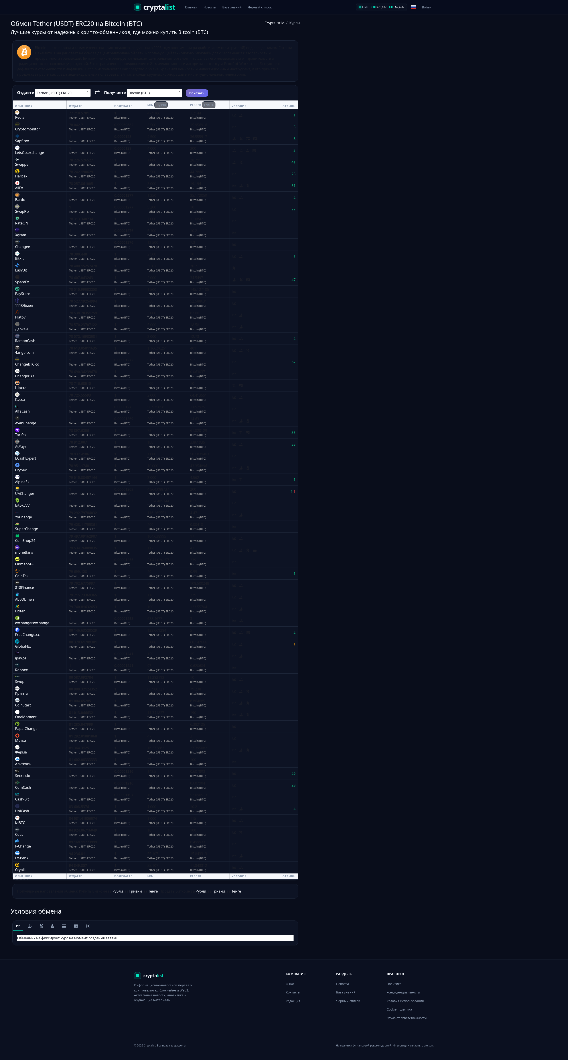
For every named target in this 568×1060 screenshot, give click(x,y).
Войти (426, 7)
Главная (191, 7)
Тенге (153, 891)
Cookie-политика (399, 1009)
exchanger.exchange (32, 622)
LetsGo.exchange (29, 152)
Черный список (260, 7)
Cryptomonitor (27, 129)
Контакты (293, 992)
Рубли (117, 891)
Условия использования (405, 1001)
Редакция (293, 1001)
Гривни (135, 891)
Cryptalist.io (274, 22)
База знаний (232, 7)
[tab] (18, 926)
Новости (209, 7)
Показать (197, 93)
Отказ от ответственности (407, 1018)
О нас (290, 984)
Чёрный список (348, 1001)
